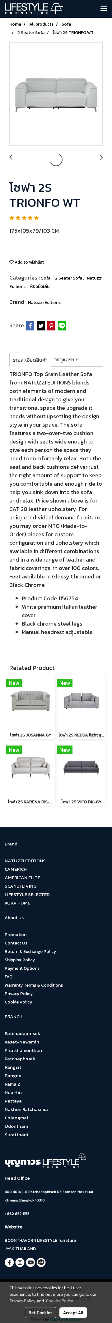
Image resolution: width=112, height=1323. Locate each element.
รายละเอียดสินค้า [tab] (30, 360)
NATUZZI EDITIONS (25, 860)
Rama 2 (12, 1084)
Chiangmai (16, 1117)
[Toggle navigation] (104, 9)
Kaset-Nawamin (22, 1041)
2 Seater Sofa (69, 278)
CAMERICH (16, 869)
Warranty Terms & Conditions (34, 985)
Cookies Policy (59, 1300)
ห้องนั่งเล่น (39, 286)
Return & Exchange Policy (30, 951)
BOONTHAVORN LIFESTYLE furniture (40, 1240)
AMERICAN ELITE (22, 877)
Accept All (73, 1312)
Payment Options (22, 968)
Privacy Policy (19, 993)
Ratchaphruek (20, 1058)
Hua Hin (13, 1092)
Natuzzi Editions (44, 302)
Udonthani (16, 1126)
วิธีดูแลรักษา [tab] (67, 359)
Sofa (46, 278)
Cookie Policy (18, 1002)
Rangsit (13, 1067)
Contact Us (16, 943)
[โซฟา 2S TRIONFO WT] (56, 94)
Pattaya (13, 1100)
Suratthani (16, 1134)
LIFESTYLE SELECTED (27, 894)
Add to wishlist (29, 262)
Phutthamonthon (23, 1050)
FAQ (8, 977)
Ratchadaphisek (22, 1033)
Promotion (15, 934)
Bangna (13, 1075)
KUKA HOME (17, 902)
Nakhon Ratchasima (26, 1109)
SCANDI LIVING (20, 885)
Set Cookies (40, 1312)
